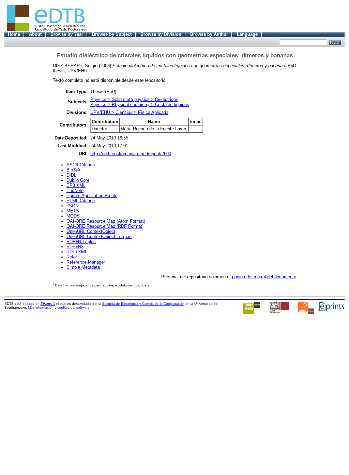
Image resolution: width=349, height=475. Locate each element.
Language (247, 34)
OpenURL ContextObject (90, 231)
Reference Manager (85, 262)
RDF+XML (76, 251)
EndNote (75, 190)
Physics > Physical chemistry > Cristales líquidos (139, 104)
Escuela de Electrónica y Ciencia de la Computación (143, 304)
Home (14, 34)
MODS (73, 216)
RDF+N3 (75, 246)
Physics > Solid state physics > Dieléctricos (134, 99)
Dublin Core (77, 180)
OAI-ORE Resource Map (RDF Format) (104, 226)
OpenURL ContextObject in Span (99, 236)
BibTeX (73, 170)
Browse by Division (160, 34)
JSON (72, 205)
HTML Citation (80, 200)
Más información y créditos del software (59, 307)
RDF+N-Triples (81, 241)
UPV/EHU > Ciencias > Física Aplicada (129, 112)
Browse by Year (66, 34)
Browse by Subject (112, 34)
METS (72, 210)
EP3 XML (76, 185)
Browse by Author (209, 34)
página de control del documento (264, 276)
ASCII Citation (80, 164)
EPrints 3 (48, 304)
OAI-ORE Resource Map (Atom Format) (105, 221)
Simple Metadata (83, 267)
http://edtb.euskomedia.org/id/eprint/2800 (130, 153)
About (35, 34)
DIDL (71, 175)
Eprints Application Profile (91, 195)
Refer (71, 256)
